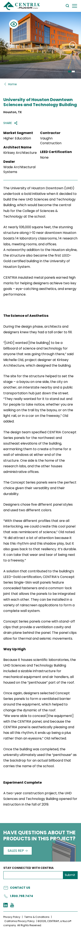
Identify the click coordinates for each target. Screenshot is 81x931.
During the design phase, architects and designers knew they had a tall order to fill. (38, 329)
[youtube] (12, 905)
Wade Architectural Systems (19, 169)
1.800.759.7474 (21, 896)
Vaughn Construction (50, 140)
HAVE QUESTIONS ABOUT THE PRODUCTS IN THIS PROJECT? (39, 836)
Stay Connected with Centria (28, 868)
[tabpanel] (40, 45)
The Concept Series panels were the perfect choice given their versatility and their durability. (39, 488)
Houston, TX (12, 112)
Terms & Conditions (36, 917)
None (44, 157)
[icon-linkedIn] (5, 905)
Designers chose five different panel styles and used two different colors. (38, 507)
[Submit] (8, 45)
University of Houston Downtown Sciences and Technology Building (40, 102)
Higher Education (17, 138)
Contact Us (20, 888)
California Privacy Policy (19, 921)
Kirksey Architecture (20, 152)
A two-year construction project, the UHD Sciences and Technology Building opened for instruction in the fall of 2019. (40, 799)
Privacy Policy (11, 917)
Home (12, 84)
